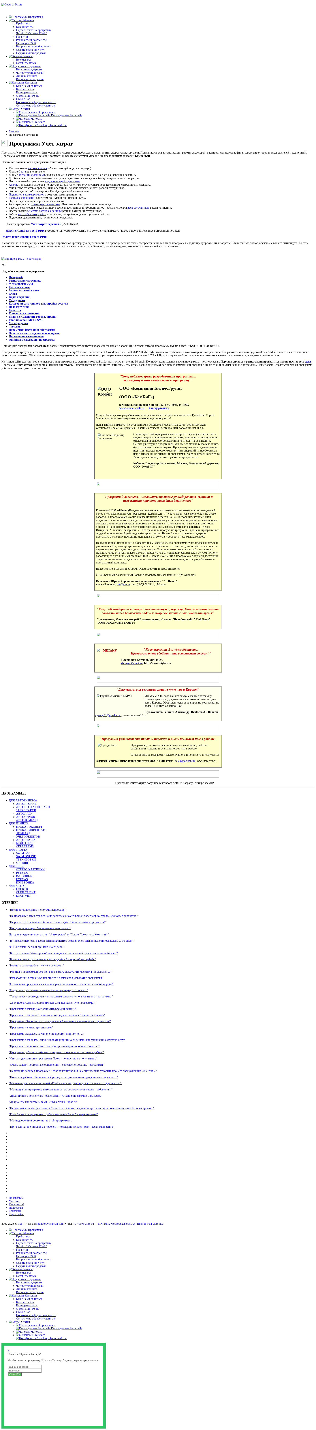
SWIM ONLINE (26, 856)
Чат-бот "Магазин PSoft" (31, 33)
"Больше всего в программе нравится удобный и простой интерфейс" (52, 959)
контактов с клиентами (45, 204)
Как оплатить (24, 26)
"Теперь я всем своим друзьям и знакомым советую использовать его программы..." (61, 996)
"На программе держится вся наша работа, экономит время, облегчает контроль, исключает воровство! (73, 915)
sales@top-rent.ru (185, 760)
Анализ (13, 184)
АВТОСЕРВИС (26, 816)
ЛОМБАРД (23, 833)
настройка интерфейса (32, 214)
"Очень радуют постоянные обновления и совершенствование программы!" (56, 1064)
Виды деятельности (22, 316)
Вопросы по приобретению (33, 46)
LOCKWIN (23, 895)
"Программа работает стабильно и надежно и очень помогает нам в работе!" (56, 1052)
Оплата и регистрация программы (24, 236)
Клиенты (15, 310)
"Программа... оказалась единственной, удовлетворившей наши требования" (57, 1015)
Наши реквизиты (26, 92)
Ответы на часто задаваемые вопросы (34, 333)
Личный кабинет (26, 75)
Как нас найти (25, 89)
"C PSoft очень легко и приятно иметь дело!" (37, 946)
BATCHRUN (24, 875)
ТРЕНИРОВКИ (26, 859)
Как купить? (16, 1204)
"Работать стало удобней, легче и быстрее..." (36, 965)
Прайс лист (23, 23)
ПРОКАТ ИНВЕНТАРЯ (31, 830)
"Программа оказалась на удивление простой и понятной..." (46, 1033)
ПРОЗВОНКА (25, 882)
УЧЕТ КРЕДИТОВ (28, 836)
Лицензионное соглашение (26, 336)
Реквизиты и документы (31, 39)
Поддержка (16, 1207)
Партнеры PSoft (26, 43)
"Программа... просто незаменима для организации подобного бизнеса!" (54, 1046)
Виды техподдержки (29, 69)
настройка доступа (55, 303)
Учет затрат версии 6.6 (46, 224)
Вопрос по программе (30, 79)
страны (51, 316)
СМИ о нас (23, 98)
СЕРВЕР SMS (25, 846)
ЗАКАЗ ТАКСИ (26, 810)
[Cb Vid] (21, 258)
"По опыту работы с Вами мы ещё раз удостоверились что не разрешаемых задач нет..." (63, 1077)
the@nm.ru (123, 584)
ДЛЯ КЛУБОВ (18, 885)
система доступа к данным (45, 210)
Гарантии (22, 36)
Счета (22, 171)
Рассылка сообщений (22, 197)
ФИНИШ (22, 862)
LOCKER (22, 889)
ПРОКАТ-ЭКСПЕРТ (29, 826)
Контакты (15, 1210)
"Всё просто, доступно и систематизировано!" (38, 909)
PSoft (21, 1223)
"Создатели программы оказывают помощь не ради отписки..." (48, 990)
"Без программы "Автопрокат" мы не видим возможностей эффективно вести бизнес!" (63, 953)
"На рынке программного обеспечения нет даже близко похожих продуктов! (57, 922)
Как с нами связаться (29, 85)
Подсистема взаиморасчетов (26, 194)
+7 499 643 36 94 (83, 1223)
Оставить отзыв (26, 62)
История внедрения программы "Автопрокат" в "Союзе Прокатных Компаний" (59, 934)
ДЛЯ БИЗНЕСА (19, 823)
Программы (16, 1197)
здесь (308, 361)
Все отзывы (23, 59)
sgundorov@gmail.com (49, 1223)
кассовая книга (37, 168)
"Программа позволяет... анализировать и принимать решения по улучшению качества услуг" (67, 1039)
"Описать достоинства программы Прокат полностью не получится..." (53, 1058)
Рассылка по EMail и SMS (26, 319)
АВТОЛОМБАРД (27, 820)
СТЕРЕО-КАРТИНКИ (30, 869)
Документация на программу (25, 230)
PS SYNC (22, 872)
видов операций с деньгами (62, 181)
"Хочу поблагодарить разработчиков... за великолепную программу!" (52, 1002)
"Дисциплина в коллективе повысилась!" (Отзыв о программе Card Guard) (55, 1095)
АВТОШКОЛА (25, 839)
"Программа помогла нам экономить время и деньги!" (42, 1008)
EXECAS (22, 879)
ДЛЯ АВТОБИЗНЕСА (23, 800)
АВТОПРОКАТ (26, 803)
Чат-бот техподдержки (30, 72)
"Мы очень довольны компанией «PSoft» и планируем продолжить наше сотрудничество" (65, 1083)
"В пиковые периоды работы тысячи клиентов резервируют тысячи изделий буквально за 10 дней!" (71, 940)
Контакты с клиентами (24, 313)
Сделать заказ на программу (33, 30)
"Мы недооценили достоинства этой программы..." (41, 1120)
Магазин (14, 1201)
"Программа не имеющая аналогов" (31, 1027)
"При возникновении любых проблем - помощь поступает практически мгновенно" (61, 1126)
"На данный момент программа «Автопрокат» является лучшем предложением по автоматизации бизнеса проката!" (82, 1108)
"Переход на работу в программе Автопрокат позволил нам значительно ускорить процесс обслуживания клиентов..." (83, 1070)
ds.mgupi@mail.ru (132, 663)
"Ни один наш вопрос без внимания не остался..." (40, 928)
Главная (14, 131)
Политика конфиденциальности (36, 102)
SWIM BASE (24, 852)
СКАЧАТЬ (14, 1374)
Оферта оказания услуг (30, 49)
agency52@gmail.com (108, 715)
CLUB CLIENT (25, 892)
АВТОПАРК (24, 813)
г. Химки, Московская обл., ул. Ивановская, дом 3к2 (130, 1223)
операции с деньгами (31, 174)
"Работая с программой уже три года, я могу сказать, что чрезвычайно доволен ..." (60, 971)
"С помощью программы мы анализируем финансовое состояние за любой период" (61, 984)
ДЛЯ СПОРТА (18, 849)
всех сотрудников (138, 207)
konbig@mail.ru (159, 408)
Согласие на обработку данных (35, 105)
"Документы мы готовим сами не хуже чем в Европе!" (43, 1101)
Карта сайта (16, 1214)
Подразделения (19, 306)
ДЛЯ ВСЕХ (16, 866)
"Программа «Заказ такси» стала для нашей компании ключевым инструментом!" (60, 1021)
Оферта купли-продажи (31, 53)
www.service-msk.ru (131, 408)
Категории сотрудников (24, 303)
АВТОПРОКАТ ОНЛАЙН (33, 807)
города (40, 316)
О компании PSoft (27, 95)
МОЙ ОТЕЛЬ (24, 843)
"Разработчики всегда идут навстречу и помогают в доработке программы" (56, 977)
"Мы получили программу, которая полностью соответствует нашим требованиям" (61, 1089)
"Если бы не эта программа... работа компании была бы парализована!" (53, 1114)
